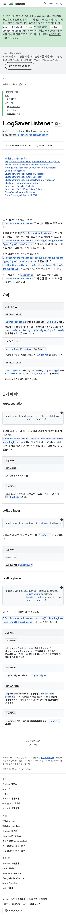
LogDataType (52, 370)
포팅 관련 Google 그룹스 (13, 850)
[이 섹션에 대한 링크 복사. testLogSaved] (25, 578)
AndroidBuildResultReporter (45, 161)
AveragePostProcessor (16, 167)
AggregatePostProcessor (17, 161)
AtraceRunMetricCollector (35, 164)
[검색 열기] (45, 4)
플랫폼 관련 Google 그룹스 (14, 840)
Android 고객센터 (10, 863)
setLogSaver (13, 349)
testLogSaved (13, 370)
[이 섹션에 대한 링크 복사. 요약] (12, 295)
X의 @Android (9, 821)
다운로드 (6, 793)
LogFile (51, 321)
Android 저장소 (9, 784)
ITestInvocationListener (33, 134)
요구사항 (6, 788)
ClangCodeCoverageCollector (20, 192)
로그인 (59, 3)
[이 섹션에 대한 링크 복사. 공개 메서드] (23, 394)
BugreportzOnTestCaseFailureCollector (25, 189)
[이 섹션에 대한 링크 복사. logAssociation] (26, 404)
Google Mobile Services (13, 878)
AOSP (5, 78)
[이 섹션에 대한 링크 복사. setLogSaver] (23, 511)
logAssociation (15, 321)
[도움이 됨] (20, 84)
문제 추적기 (7, 888)
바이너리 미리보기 (10, 798)
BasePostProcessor (14, 170)
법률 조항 (33, 899)
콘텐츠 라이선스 (47, 757)
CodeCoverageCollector (17, 195)
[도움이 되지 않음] (25, 84)
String (29, 648)
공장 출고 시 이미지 (11, 803)
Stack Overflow (9, 883)
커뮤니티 (22, 899)
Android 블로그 (9, 831)
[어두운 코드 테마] (61, 413)
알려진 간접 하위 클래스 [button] (32, 177)
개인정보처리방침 (12, 904)
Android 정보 (8, 899)
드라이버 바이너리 (10, 808)
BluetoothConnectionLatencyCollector (24, 173)
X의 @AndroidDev (11, 826)
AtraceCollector (13, 164)
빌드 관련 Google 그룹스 (13, 845)
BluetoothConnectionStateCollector (23, 177)
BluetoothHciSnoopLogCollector (21, 183)
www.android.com (11, 873)
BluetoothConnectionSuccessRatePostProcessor (29, 180)
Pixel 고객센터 (8, 868)
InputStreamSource (36, 597)
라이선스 (45, 899)
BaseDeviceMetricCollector (42, 167)
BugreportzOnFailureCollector (20, 186)
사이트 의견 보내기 (32, 904)
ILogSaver (27, 274)
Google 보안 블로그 (11, 836)
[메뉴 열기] (5, 3)
